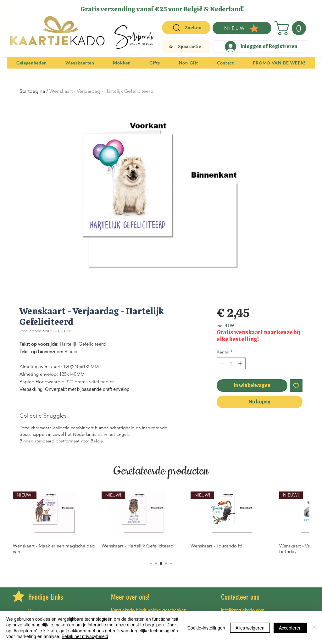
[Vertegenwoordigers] (172, 7)
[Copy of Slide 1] (165, 7)
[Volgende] (306, 9)
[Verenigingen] (180, 7)
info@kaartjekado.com (242, 610)
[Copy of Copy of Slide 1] (158, 7)
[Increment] (241, 363)
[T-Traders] (150, 7)
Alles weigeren (250, 628)
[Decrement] (221, 363)
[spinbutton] (231, 363)
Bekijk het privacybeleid (85, 636)
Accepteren (290, 628)
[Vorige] (16, 9)
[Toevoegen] (296, 385)
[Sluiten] (314, 627)
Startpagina (32, 91)
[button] (292, 28)
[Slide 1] (142, 7)
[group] (161, 523)
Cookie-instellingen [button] (206, 628)
